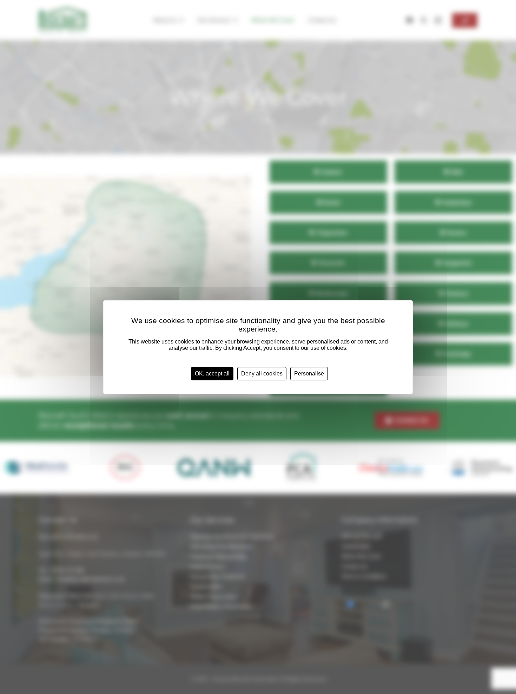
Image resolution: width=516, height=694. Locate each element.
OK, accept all (212, 374)
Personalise (309, 374)
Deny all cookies (262, 374)
